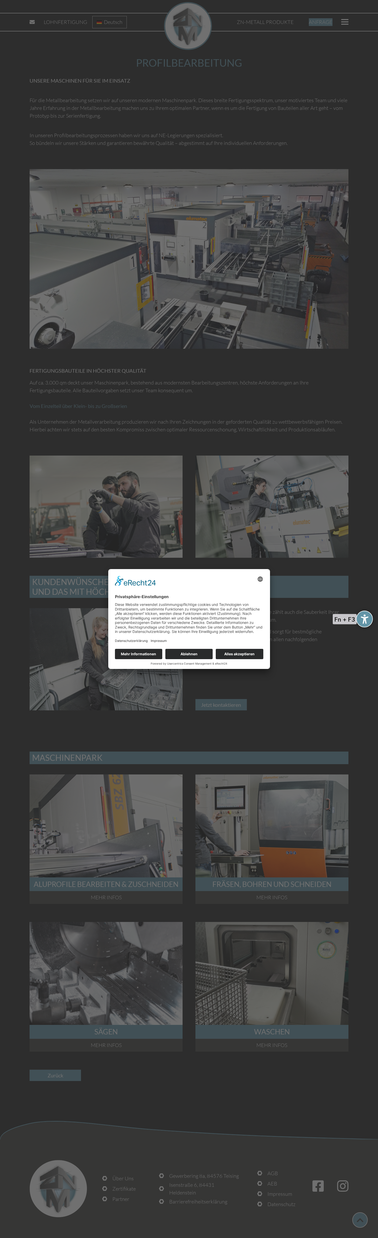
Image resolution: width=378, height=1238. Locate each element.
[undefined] (364, 619)
